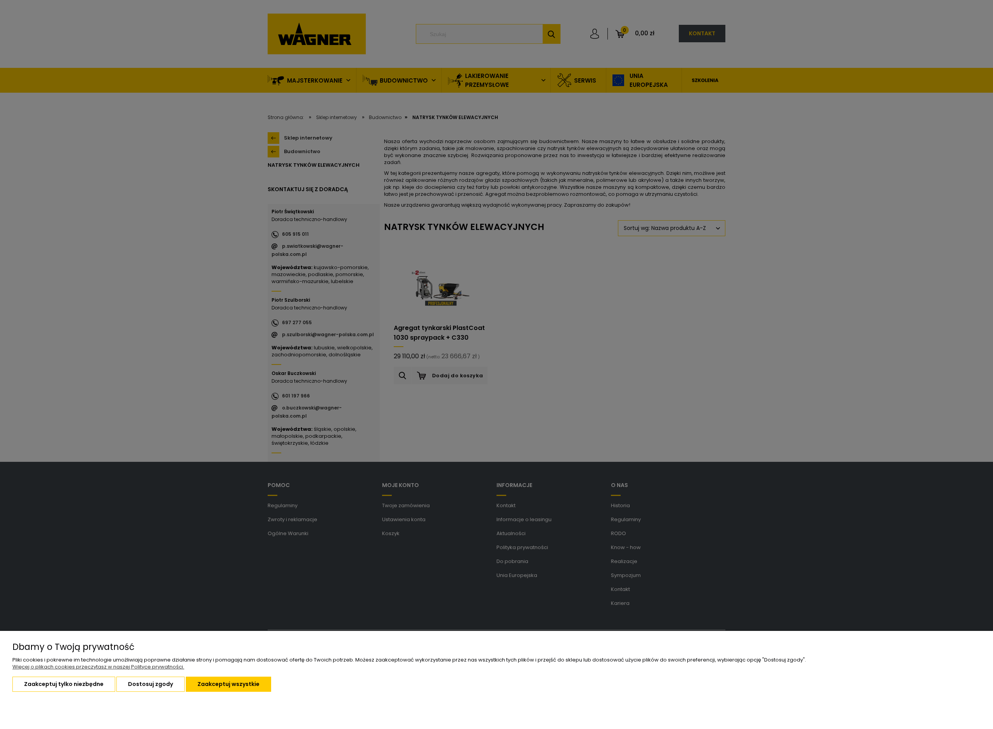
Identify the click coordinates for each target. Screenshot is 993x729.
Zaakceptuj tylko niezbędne (64, 684)
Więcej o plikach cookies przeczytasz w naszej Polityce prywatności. (98, 666)
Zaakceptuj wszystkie (228, 684)
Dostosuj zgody (150, 684)
